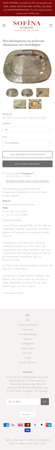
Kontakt (27, 357)
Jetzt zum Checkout (27, 164)
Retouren (28, 339)
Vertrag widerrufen (27, 362)
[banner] (27, 25)
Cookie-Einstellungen (27, 324)
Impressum (28, 353)
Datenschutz (27, 329)
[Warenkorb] (51, 25)
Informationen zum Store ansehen (27, 181)
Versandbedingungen (27, 334)
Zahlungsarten (27, 343)
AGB (27, 320)
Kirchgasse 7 (27, 173)
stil (4, 137)
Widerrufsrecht (27, 348)
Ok (44, 401)
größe (6, 123)
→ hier (42, 443)
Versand (22, 117)
